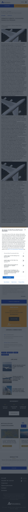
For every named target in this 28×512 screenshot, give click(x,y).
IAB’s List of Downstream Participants (15, 249)
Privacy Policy (21, 282)
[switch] (23, 256)
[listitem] (14, 253)
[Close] (25, 230)
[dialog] (14, 256)
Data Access (14, 282)
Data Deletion (6, 282)
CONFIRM (8, 277)
